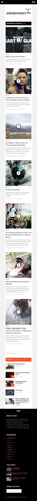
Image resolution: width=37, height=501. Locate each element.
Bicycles (9, 442)
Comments (17, 359)
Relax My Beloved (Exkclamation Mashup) (17, 282)
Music (8, 54)
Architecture (10, 438)
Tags (24, 359)
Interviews (10, 449)
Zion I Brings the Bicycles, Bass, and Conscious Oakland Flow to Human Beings (18, 234)
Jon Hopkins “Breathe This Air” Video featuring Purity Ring (17, 144)
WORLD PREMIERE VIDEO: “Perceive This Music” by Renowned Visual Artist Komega (18, 330)
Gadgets (9, 447)
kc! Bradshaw (19, 63)
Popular (10, 359)
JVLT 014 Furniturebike (18, 478)
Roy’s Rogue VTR (19, 364)
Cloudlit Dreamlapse (13, 190)
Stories (9, 456)
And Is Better (18, 390)
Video (8, 459)
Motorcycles (10, 452)
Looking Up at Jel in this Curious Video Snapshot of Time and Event (18, 99)
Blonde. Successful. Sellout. (15, 56)
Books (9, 445)
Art (8, 440)
